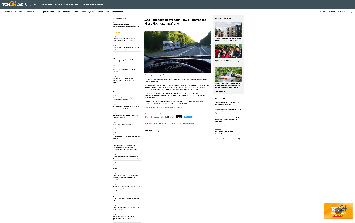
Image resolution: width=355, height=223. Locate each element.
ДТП (180, 79)
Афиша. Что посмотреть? (67, 4)
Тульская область (188, 123)
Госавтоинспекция (160, 123)
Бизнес (76, 12)
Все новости (219, 91)
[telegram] (188, 117)
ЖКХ (38, 12)
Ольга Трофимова (156, 126)
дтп (169, 123)
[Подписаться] (239, 139)
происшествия (176, 123)
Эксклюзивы (8, 12)
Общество (19, 12)
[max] (195, 117)
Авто (58, 12)
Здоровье (30, 12)
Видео (100, 12)
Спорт (83, 12)
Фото (107, 12)
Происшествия (48, 12)
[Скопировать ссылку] (159, 130)
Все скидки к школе (93, 4)
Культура (91, 12)
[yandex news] (167, 117)
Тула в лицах (45, 4)
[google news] (151, 117)
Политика (66, 12)
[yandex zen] (179, 116)
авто (150, 123)
